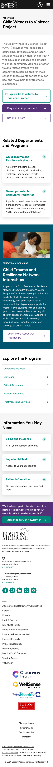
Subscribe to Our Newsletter (24, 519)
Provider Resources (14, 393)
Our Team (9, 376)
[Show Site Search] (40, 4)
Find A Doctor (9, 620)
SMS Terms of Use (10, 749)
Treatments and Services (17, 401)
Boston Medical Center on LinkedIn (19, 590)
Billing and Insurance (18, 439)
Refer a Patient (16, 118)
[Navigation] (48, 4)
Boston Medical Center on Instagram (12, 590)
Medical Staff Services (14, 653)
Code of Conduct (27, 749)
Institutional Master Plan (15, 629)
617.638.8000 (8, 567)
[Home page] (16, 539)
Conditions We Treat (14, 368)
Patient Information (18, 479)
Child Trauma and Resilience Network (19, 158)
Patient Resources (13, 385)
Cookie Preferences (10, 752)
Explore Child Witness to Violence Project (23, 96)
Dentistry (26, 737)
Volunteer (7, 662)
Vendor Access (10, 658)
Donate (6, 615)
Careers (6, 610)
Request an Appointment (22, 108)
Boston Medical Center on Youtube (34, 590)
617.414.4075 (8, 582)
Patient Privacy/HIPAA (11, 755)
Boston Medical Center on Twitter (26, 590)
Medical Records (11, 639)
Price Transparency (12, 643)
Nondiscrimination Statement (32, 752)
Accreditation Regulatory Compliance (22, 605)
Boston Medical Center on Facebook (5, 590)
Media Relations (10, 648)
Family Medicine (26, 732)
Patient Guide (26, 728)
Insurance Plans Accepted (16, 634)
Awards (6, 601)
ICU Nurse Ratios (11, 624)
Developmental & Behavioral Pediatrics (20, 193)
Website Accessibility (32, 755)
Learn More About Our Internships (21, 335)
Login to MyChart (16, 459)
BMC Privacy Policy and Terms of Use (18, 747)
